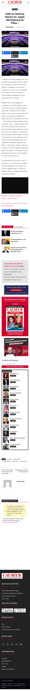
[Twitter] (16, 644)
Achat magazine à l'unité (8, 596)
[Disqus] (15, 546)
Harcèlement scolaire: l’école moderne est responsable (8, 471)
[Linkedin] (12, 644)
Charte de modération (8, 669)
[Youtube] (21, 644)
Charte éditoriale (6, 661)
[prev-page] (3, 256)
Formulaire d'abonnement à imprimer (12, 593)
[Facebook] (3, 644)
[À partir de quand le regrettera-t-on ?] (6, 233)
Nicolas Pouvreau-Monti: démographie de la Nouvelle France (18, 249)
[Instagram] (7, 644)
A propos (4, 658)
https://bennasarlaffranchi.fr (15, 390)
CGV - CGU (5, 664)
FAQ (3, 624)
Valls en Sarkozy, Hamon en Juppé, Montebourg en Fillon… (15, 18)
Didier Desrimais (15, 412)
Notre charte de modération (10, 522)
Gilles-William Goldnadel (17, 438)
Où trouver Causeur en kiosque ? (11, 629)
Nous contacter (6, 627)
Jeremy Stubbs (14, 425)
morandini (14, 198)
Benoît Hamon (17, 459)
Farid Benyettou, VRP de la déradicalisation (21, 470)
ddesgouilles (10, 27)
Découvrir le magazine (15, 333)
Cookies (4, 666)
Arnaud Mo (9, 459)
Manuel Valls (15, 461)
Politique (9, 6)
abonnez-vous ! (17, 280)
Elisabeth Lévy (14, 373)
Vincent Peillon (23, 461)
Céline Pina (13, 406)
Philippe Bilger (14, 399)
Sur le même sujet (7, 227)
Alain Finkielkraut (15, 380)
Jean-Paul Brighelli (15, 393)
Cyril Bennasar (14, 386)
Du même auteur (18, 227)
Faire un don (5, 599)
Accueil (3, 6)
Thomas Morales (15, 444)
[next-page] (5, 256)
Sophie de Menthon (16, 418)
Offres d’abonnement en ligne (10, 590)
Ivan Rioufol (13, 431)
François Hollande (6, 461)
